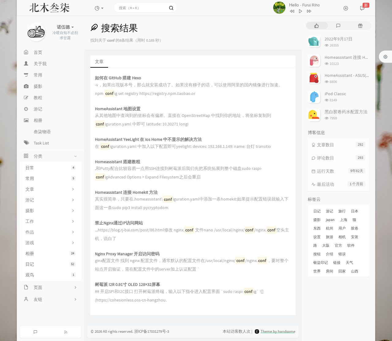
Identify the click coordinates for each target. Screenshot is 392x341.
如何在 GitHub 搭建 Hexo (118, 78)
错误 (342, 254)
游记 (329, 211)
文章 (99, 61)
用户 (342, 228)
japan (330, 219)
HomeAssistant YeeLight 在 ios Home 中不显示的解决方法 (148, 139)
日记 (49, 264)
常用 (49, 178)
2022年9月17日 (338, 39)
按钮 (317, 254)
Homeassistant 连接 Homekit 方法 (126, 192)
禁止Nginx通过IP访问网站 (119, 223)
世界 (317, 271)
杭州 (329, 228)
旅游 (329, 236)
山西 (354, 271)
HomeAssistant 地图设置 (118, 109)
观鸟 (49, 275)
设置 (317, 236)
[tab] (316, 25)
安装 (354, 236)
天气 (349, 262)
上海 (343, 219)
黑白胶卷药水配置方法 (346, 111)
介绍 (329, 254)
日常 (49, 167)
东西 (317, 228)
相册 (49, 253)
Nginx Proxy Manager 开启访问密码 (127, 254)
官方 (338, 245)
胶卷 (354, 228)
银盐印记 (320, 262)
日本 (354, 211)
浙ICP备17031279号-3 (151, 331)
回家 (342, 271)
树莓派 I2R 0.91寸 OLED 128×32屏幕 (127, 284)
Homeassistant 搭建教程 (117, 161)
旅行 (342, 211)
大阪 (326, 245)
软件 (351, 245)
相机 (342, 236)
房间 (329, 271)
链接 (337, 262)
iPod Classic (335, 93)
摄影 (317, 219)
